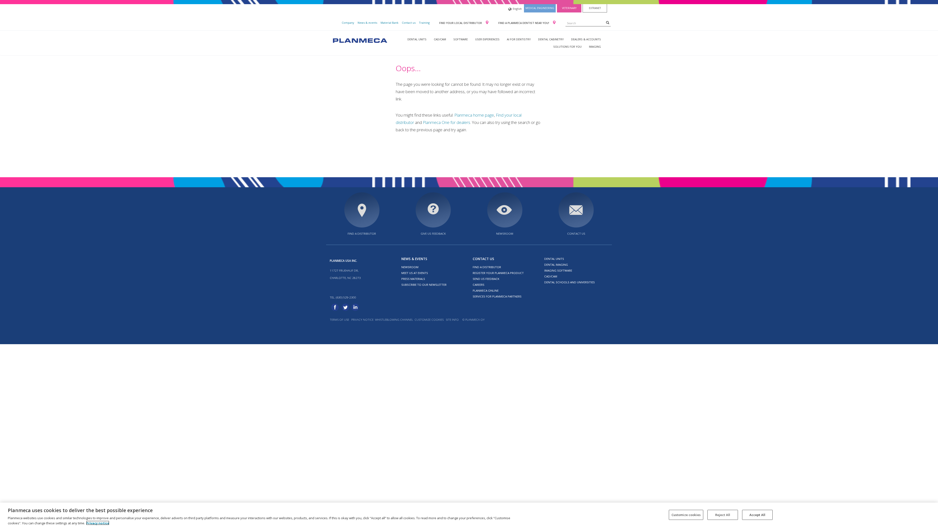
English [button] (517, 9)
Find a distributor (362, 233)
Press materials (413, 279)
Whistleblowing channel (394, 319)
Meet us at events (414, 273)
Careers (478, 284)
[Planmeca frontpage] (359, 40)
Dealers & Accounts (586, 39)
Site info (452, 319)
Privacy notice (362, 319)
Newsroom (504, 233)
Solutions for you (567, 46)
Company (348, 22)
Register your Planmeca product (498, 273)
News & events (367, 22)
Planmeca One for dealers (446, 122)
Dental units (416, 39)
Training (424, 22)
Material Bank (389, 22)
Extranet (595, 8)
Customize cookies (429, 319)
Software (460, 39)
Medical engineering (539, 8)
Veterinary (569, 8)
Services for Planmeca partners (497, 296)
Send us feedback (486, 279)
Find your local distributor (461, 23)
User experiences (487, 39)
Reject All (722, 515)
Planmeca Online (486, 290)
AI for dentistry (519, 39)
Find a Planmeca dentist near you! (524, 23)
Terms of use (339, 319)
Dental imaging (556, 264)
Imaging (595, 46)
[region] (469, 515)
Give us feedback (433, 233)
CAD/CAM (440, 39)
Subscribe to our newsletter (424, 284)
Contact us (409, 22)
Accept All (757, 515)
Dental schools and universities (569, 282)
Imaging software (558, 270)
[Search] (608, 22)
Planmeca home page (474, 115)
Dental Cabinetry (551, 39)
